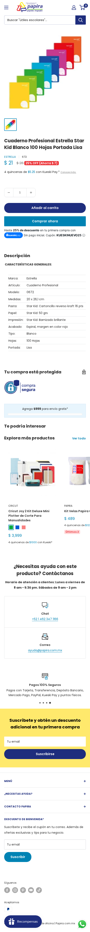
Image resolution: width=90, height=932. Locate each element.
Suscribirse (45, 754)
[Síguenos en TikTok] (39, 890)
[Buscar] (80, 20)
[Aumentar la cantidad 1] (31, 192)
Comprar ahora (45, 221)
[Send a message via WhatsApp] (82, 924)
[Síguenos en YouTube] (31, 890)
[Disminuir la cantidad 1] (8, 192)
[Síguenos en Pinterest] (23, 890)
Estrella (10, 157)
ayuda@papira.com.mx (45, 650)
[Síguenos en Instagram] (15, 890)
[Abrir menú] (6, 7)
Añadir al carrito (45, 208)
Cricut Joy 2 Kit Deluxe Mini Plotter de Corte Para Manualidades (28, 515)
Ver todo (79, 438)
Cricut (13, 506)
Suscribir (17, 857)
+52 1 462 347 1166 (45, 619)
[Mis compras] (74, 7)
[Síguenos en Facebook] (7, 890)
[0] (82, 7)
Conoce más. (68, 172)
